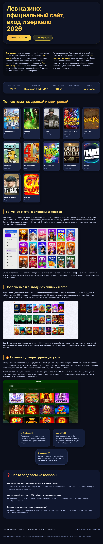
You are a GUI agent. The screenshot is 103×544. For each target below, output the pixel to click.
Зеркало (22, 529)
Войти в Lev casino (18, 38)
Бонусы (41, 529)
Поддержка (51, 529)
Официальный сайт (10, 529)
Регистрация (43, 38)
